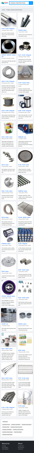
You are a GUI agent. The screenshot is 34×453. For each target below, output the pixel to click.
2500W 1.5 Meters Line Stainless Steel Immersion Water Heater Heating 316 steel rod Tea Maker (24, 413)
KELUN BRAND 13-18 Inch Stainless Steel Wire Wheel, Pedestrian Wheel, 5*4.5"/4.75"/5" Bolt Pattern (8, 303)
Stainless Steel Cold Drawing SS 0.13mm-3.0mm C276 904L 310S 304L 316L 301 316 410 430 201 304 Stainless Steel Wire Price (8, 89)
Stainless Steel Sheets (18, 429)
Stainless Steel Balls (6, 429)
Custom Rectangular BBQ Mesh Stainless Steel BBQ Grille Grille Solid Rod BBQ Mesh (24, 385)
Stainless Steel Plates (7, 434)
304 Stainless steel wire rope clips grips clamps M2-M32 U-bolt (25, 303)
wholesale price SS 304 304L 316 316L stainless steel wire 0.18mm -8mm (24, 61)
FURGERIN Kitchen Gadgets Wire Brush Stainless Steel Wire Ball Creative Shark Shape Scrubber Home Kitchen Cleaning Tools (8, 356)
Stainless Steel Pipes (26, 424)
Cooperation (21, 446)
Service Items (21, 447)
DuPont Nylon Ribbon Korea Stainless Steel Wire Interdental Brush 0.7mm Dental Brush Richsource (25, 357)
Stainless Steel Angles (7, 432)
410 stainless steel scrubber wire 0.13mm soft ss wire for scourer (8, 249)
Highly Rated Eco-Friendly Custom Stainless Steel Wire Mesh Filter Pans (24, 171)
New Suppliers (5, 449)
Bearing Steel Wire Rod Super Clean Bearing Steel (25, 329)
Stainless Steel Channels (16, 427)
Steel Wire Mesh (18, 432)
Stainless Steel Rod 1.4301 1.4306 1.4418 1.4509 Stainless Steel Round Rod (25, 197)
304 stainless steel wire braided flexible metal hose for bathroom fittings (8, 223)
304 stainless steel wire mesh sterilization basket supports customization (25, 223)
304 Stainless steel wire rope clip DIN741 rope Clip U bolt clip (8, 171)
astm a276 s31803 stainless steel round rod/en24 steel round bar (8, 34)
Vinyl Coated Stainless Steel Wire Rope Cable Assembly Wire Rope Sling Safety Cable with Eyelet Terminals (8, 385)
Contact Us (20, 449)
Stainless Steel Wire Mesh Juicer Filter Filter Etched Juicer (8, 197)
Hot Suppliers (5, 447)
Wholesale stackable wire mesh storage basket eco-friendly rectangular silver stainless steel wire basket (8, 144)
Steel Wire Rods (6, 424)
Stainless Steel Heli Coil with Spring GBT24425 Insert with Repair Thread (25, 276)
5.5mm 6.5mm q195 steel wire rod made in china (25, 35)
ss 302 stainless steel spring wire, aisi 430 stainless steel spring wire (24, 249)
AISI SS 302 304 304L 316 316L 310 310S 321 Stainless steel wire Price (25, 116)
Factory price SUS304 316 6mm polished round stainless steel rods (7, 413)
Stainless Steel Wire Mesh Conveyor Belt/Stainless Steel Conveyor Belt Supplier (25, 90)
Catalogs (4, 446)
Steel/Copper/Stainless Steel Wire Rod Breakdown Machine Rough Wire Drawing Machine (25, 144)
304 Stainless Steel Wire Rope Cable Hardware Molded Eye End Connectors (8, 116)
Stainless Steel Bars (15, 424)
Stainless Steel (5, 427)
